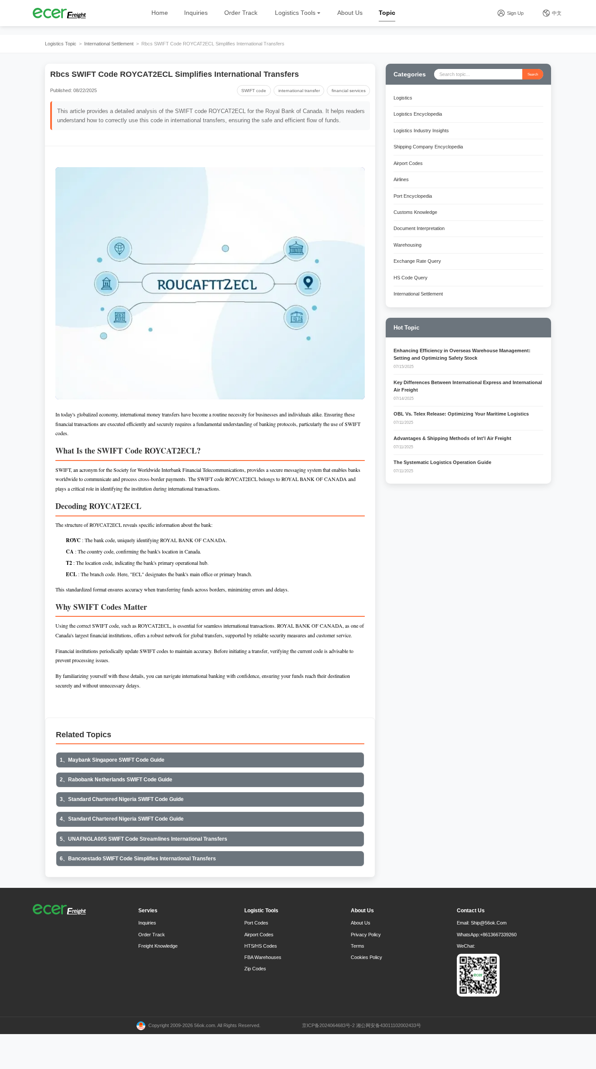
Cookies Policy (366, 957)
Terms (357, 946)
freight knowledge (158, 946)
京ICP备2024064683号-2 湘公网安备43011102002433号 (361, 1025)
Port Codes (256, 922)
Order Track (240, 13)
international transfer (299, 90)
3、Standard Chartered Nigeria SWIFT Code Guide (122, 799)
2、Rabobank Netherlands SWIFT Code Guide (116, 780)
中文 (557, 13)
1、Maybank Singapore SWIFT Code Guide (112, 760)
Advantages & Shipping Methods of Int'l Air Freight (452, 438)
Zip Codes (255, 968)
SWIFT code (253, 90)
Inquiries (196, 13)
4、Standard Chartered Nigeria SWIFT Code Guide (122, 819)
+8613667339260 (498, 934)
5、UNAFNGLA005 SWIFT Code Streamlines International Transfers (143, 839)
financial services (349, 90)
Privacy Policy (366, 934)
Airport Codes (259, 934)
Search (532, 74)
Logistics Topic (60, 43)
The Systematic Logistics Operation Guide (442, 462)
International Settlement (109, 43)
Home (159, 13)
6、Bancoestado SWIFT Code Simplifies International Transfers (138, 859)
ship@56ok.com (489, 922)
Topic (387, 13)
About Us (350, 13)
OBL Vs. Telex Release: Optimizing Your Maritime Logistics (461, 413)
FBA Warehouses (262, 957)
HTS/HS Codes (260, 946)
